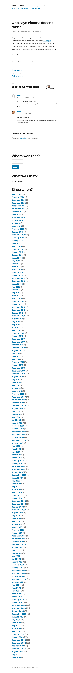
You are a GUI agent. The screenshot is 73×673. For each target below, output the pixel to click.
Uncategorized (38, 61)
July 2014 (16, 261)
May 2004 (16, 591)
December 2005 (19, 536)
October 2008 (18, 437)
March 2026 (17, 194)
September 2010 (19, 374)
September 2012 (19, 316)
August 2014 (17, 258)
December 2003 (19, 605)
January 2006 (18, 533)
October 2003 (18, 611)
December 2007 (19, 466)
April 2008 (16, 455)
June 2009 (16, 414)
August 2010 (17, 377)
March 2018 (17, 226)
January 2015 (17, 252)
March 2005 (17, 562)
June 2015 (16, 243)
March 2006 (17, 527)
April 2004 (16, 594)
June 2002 (16, 657)
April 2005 (16, 559)
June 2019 (16, 214)
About (20, 8)
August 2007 (17, 478)
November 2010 (18, 371)
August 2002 (17, 652)
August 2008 (17, 443)
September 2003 (19, 614)
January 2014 (17, 275)
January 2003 (18, 637)
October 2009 (18, 403)
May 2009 (16, 417)
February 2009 (18, 426)
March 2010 (17, 391)
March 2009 (17, 423)
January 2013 (17, 304)
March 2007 (17, 492)
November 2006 (19, 504)
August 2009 (17, 408)
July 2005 (16, 550)
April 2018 (16, 223)
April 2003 (16, 628)
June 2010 (16, 382)
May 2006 (16, 521)
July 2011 (16, 353)
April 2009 (16, 420)
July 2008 (16, 446)
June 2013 (16, 290)
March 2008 (17, 458)
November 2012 (18, 310)
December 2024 (19, 200)
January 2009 (18, 429)
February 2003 (18, 634)
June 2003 (16, 623)
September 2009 (19, 406)
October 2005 (18, 542)
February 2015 (18, 249)
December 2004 (19, 570)
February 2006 (18, 530)
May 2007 (16, 487)
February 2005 (18, 565)
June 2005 (16, 553)
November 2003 (19, 608)
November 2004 (19, 573)
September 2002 (19, 649)
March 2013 (17, 298)
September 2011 (19, 348)
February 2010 (18, 394)
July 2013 (16, 287)
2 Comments (37, 31)
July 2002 (16, 654)
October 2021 (17, 212)
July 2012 (16, 322)
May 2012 (16, 324)
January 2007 (18, 498)
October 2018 (17, 220)
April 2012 (16, 327)
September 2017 (19, 235)
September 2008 (19, 440)
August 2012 (17, 319)
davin (14, 31)
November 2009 (19, 400)
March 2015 (17, 246)
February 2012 (18, 333)
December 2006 (19, 501)
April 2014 (16, 267)
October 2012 (17, 313)
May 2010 (16, 385)
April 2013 (16, 296)
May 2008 (16, 452)
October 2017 (17, 232)
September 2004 (19, 579)
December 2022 (19, 203)
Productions (29, 8)
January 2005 (18, 568)
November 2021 (18, 209)
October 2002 (18, 646)
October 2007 (18, 472)
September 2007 (19, 475)
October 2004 (18, 576)
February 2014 (18, 272)
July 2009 (16, 411)
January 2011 (17, 365)
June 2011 (16, 356)
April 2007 (16, 489)
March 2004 (17, 597)
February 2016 (18, 238)
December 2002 (19, 640)
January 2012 (17, 336)
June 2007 (16, 484)
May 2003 (16, 625)
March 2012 (17, 330)
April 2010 (16, 388)
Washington (47, 41)
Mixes (37, 8)
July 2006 (16, 515)
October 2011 (17, 345)
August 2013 (17, 284)
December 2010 (18, 368)
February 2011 (18, 362)
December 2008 (19, 432)
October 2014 (18, 255)
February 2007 (18, 495)
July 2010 (16, 379)
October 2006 (18, 507)
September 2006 (19, 510)
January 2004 (18, 602)
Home (14, 8)
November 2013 (18, 281)
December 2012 (18, 307)
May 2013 (16, 293)
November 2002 (19, 643)
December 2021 (18, 206)
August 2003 (17, 617)
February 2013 (18, 301)
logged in (23, 138)
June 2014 (16, 264)
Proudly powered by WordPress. (29, 667)
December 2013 (18, 278)
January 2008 (18, 463)
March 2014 (17, 269)
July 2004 (16, 585)
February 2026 (18, 197)
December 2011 (18, 339)
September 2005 (19, 544)
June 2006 (16, 518)
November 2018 (18, 217)
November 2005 (19, 539)
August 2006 (17, 513)
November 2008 (19, 434)
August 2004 (17, 582)
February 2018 (18, 229)
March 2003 (17, 631)
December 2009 (19, 397)
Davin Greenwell (18, 6)
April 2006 (16, 524)
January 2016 (17, 241)
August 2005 (17, 547)
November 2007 (19, 469)
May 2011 (16, 359)
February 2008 (18, 461)
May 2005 (16, 556)
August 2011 (17, 351)
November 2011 (18, 342)
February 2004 (18, 599)
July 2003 (16, 620)
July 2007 (16, 481)
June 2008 (16, 449)
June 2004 (16, 588)
